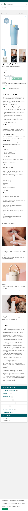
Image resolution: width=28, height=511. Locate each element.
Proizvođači (5, 418)
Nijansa (3, 75)
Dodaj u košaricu (16, 78)
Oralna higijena (7, 412)
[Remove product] (8, 78)
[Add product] (3, 78)
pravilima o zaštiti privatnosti (12, 504)
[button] (25, 17)
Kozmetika (5, 406)
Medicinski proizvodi (8, 409)
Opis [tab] (4, 88)
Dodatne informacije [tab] (14, 88)
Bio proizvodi (6, 393)
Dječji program (7, 396)
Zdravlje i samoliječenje (9, 390)
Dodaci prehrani (7, 399)
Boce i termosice (22, 83)
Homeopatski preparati (9, 403)
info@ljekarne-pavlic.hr (23, 1)
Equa (6, 85)
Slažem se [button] (5, 509)
